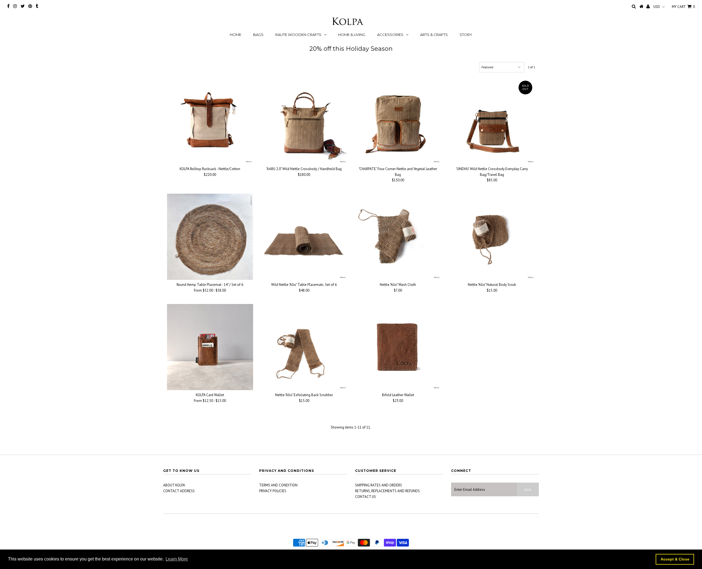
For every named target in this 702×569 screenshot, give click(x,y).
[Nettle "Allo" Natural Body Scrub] (492, 237)
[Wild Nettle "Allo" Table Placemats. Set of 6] (304, 237)
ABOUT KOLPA (174, 485)
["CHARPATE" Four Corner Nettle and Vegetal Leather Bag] (398, 121)
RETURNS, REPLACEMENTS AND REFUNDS (387, 491)
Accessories (390, 34)
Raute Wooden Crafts (298, 34)
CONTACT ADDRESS (179, 491)
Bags (258, 34)
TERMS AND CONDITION (278, 485)
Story (466, 34)
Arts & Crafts (434, 34)
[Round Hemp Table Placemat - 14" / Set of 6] (210, 237)
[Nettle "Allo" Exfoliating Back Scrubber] (304, 347)
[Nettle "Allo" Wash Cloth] (398, 237)
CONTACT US (365, 496)
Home (235, 34)
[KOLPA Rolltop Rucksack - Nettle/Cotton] (210, 121)
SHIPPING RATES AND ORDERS (378, 485)
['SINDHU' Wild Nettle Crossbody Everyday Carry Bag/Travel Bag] (492, 121)
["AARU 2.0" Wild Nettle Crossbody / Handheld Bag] (304, 121)
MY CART (683, 6)
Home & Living (351, 34)
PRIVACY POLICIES (272, 491)
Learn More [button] (177, 559)
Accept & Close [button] (675, 559)
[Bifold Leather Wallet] (398, 347)
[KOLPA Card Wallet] (210, 347)
